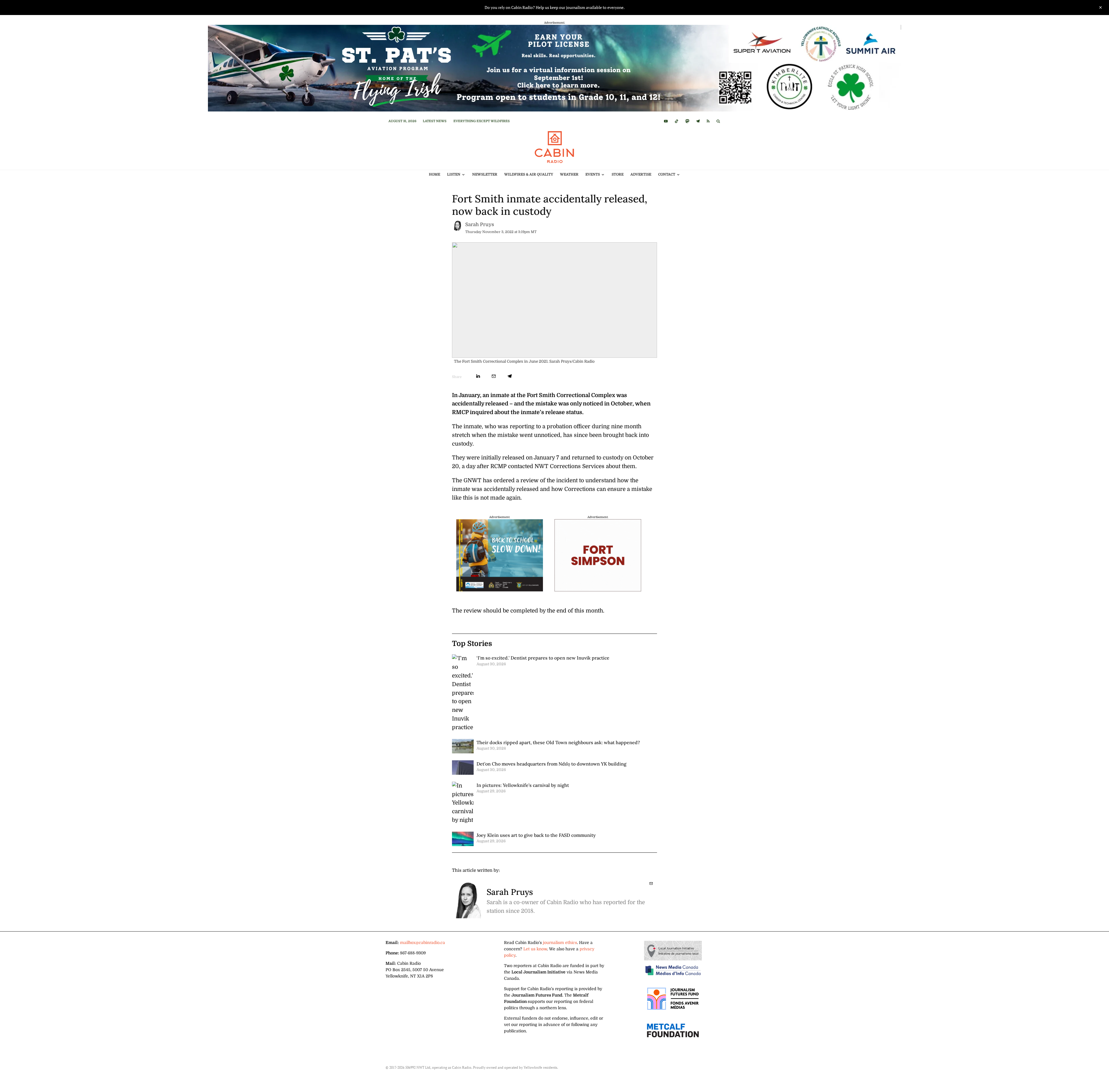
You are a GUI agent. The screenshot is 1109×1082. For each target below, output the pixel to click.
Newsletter (484, 174)
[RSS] (708, 121)
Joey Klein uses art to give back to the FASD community (536, 835)
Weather (569, 174)
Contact (666, 174)
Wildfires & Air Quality (528, 174)
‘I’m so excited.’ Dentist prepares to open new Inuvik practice (543, 658)
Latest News (434, 121)
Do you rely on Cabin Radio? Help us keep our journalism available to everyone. (555, 7)
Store (618, 174)
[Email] (494, 376)
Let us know (535, 949)
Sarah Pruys (479, 224)
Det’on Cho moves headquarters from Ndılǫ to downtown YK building (551, 764)
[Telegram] (698, 121)
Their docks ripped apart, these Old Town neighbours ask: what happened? (558, 742)
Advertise (640, 174)
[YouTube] (665, 121)
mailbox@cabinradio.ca (422, 942)
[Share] (478, 376)
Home (434, 174)
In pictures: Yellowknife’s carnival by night (523, 785)
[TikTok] (676, 121)
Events (592, 174)
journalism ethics (560, 942)
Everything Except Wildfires (481, 121)
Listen (453, 174)
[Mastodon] (687, 121)
